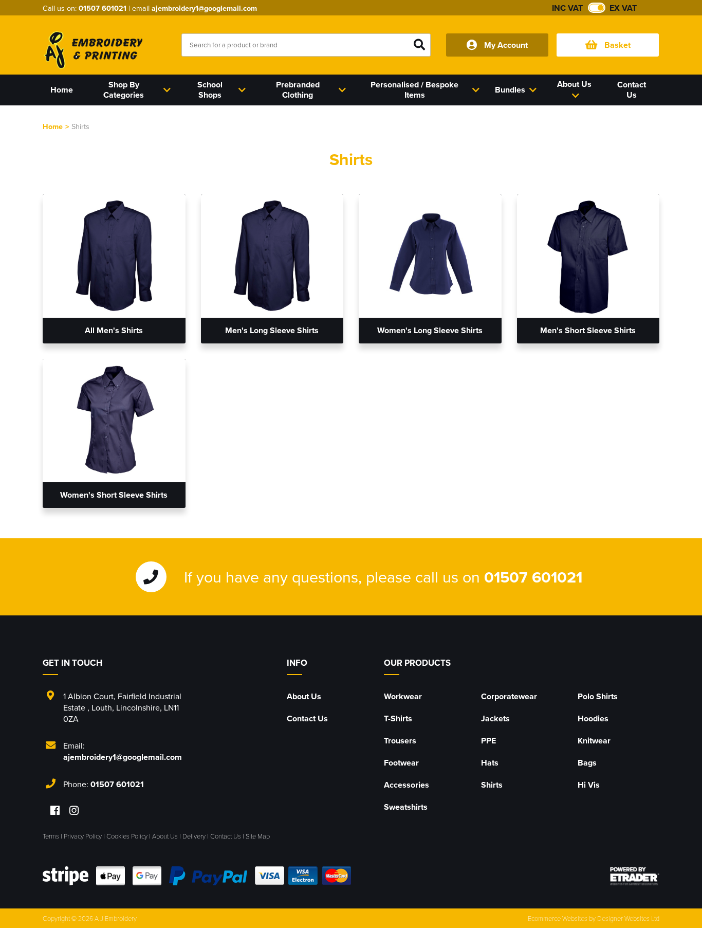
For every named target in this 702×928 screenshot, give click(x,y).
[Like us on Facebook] (55, 811)
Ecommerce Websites (557, 918)
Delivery (194, 836)
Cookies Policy (126, 836)
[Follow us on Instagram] (74, 811)
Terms (51, 836)
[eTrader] (634, 876)
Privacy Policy (83, 836)
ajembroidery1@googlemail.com (204, 8)
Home (53, 126)
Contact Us (307, 718)
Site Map (258, 836)
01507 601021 (102, 8)
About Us (304, 696)
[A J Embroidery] (92, 50)
